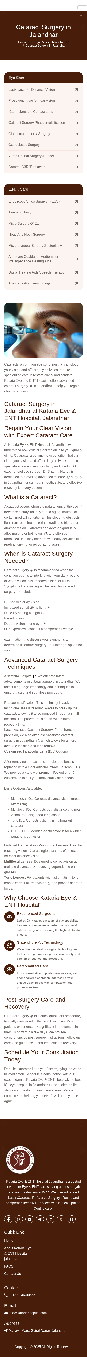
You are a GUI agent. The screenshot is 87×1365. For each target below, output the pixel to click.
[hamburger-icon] (82, 7)
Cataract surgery (16, 570)
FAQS (8, 1266)
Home (8, 1240)
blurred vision (36, 883)
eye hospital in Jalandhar (29, 1085)
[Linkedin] (50, 1219)
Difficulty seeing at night (22, 613)
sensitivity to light (32, 607)
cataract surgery (16, 386)
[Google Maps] (40, 1219)
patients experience (19, 1027)
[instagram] (19, 1219)
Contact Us (12, 1274)
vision (22, 851)
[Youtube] (29, 1219)
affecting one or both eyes (23, 533)
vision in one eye (28, 624)
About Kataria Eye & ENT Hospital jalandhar (17, 1253)
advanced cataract (52, 477)
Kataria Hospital (20, 676)
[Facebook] (8, 1219)
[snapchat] (72, 1219)
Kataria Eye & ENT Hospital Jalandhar (35, 1181)
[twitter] (61, 1219)
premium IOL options (54, 772)
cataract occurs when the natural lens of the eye (42, 506)
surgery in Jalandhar (19, 740)
